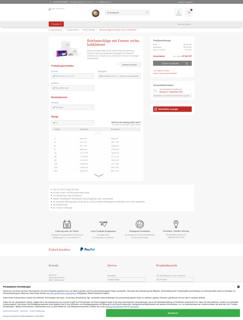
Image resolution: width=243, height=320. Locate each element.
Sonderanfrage (113, 279)
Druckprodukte (72, 30)
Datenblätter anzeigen (168, 109)
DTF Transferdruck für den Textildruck (171, 275)
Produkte (55, 24)
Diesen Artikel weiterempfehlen (165, 73)
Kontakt (181, 2)
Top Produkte (161, 279)
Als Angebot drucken (161, 70)
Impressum (189, 2)
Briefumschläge (89, 30)
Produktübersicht (55, 30)
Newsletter (112, 275)
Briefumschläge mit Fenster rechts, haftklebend (117, 30)
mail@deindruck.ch (104, 2)
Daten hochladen (170, 63)
